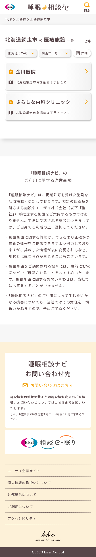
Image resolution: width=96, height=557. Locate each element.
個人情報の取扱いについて (29, 482)
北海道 (21, 19)
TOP (8, 19)
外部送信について (22, 494)
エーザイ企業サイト (24, 470)
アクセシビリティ (22, 518)
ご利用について (20, 506)
